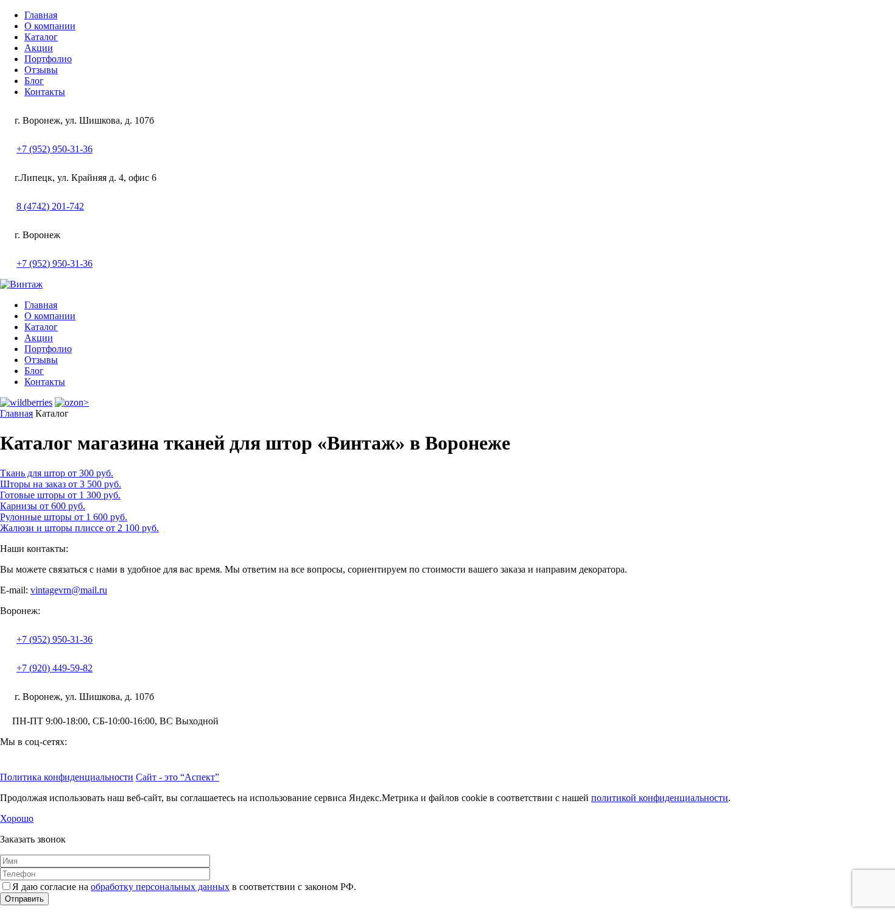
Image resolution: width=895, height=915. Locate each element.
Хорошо (16, 818)
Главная (40, 15)
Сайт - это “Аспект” (177, 777)
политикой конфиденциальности (659, 798)
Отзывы (41, 70)
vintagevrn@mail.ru (68, 590)
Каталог (41, 37)
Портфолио (48, 59)
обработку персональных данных (160, 886)
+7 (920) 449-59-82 (54, 668)
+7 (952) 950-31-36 (54, 149)
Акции (38, 48)
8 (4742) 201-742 (50, 206)
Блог (34, 81)
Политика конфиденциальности (66, 777)
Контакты (44, 92)
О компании (49, 26)
